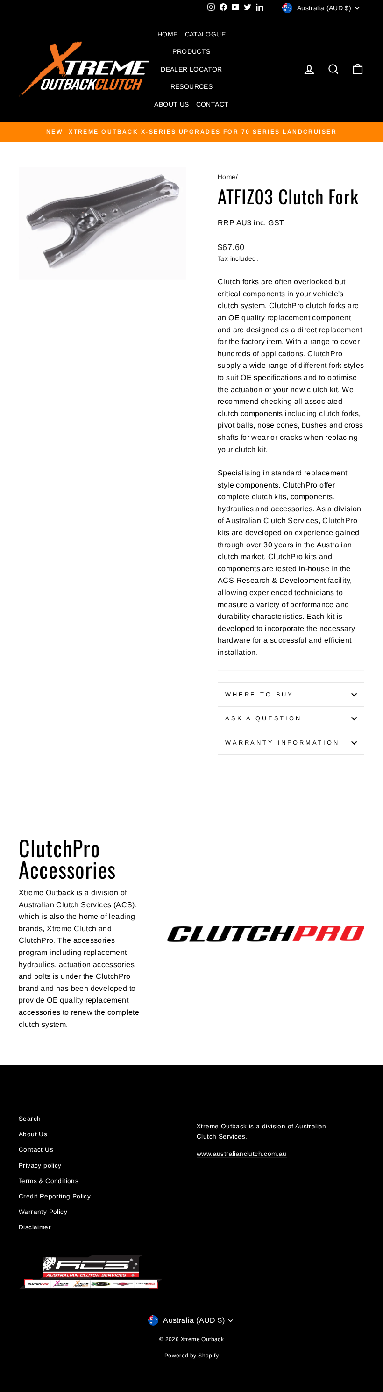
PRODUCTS (191, 51)
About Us (33, 1134)
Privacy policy (40, 1165)
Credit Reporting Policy (55, 1196)
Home (227, 176)
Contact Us (36, 1149)
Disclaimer (35, 1227)
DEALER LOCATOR (191, 69)
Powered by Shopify (191, 1355)
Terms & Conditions (48, 1180)
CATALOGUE (205, 34)
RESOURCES (191, 86)
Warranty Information (282, 742)
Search (30, 1118)
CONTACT (212, 104)
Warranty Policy (43, 1211)
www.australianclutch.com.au (242, 1153)
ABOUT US (171, 104)
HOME (167, 34)
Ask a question (263, 718)
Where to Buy (259, 694)
